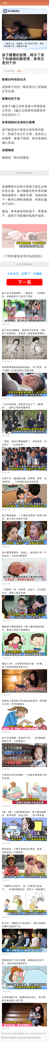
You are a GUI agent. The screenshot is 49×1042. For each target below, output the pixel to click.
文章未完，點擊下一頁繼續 (24, 273)
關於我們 (5, 1038)
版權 (29, 1038)
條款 (20, 1038)
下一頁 (24, 282)
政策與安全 (13, 1038)
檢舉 (19, 71)
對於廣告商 (36, 1038)
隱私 (25, 1038)
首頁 (5, 3)
